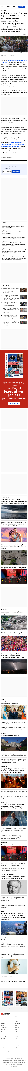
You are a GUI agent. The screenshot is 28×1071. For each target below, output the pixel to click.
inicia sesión (7, 171)
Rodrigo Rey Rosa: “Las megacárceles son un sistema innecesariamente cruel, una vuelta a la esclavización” (13, 905)
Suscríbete (16, 171)
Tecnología (4, 842)
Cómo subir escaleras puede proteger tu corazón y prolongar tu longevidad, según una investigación (14, 792)
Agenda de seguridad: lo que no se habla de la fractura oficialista (13, 232)
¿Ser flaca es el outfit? (6, 976)
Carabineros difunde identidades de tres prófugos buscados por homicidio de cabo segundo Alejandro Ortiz (11, 290)
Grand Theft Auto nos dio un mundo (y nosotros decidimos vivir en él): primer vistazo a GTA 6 (13, 524)
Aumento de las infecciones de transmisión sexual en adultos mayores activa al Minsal (10, 304)
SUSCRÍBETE (14, 403)
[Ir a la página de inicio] (11, 6)
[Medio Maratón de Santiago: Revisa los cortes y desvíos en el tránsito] (14, 643)
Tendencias (4, 766)
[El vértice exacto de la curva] (14, 744)
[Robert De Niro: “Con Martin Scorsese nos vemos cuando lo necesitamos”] (14, 887)
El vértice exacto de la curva (10, 735)
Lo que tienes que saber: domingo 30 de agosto (13, 613)
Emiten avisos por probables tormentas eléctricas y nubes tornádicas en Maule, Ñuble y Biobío (13, 655)
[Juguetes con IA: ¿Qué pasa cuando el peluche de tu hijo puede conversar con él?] (14, 966)
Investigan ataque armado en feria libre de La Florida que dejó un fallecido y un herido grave (10, 317)
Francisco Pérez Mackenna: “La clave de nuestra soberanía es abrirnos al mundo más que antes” (14, 238)
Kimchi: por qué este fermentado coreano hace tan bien (13, 982)
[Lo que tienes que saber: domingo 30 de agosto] (14, 623)
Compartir (4, 55)
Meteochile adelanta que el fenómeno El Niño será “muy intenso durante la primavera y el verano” (14, 501)
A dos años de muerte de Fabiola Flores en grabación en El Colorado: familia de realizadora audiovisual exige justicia (11, 310)
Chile (2, 699)
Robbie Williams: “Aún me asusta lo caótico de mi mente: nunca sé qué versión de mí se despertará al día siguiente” (13, 898)
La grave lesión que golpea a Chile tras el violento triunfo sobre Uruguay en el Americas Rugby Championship (13, 830)
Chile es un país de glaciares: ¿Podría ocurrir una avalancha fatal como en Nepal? (13, 546)
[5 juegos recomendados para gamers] (14, 576)
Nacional (3, 10)
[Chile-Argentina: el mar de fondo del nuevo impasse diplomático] (14, 712)
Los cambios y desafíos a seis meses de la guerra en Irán (13, 938)
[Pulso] (21, 1006)
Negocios (3, 733)
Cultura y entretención (7, 874)
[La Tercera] (7, 1006)
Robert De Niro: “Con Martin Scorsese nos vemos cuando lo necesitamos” (13, 877)
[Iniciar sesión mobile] (26, 6)
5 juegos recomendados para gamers (13, 567)
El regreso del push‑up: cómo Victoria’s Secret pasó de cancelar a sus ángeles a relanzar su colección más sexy (13, 770)
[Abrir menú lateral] (2, 7)
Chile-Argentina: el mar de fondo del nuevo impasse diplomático (13, 227)
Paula (2, 952)
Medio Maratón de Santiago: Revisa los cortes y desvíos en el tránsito (13, 634)
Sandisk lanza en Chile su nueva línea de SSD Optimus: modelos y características (12, 869)
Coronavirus (9, 157)
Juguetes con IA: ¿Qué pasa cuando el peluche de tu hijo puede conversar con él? (13, 956)
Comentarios (11, 55)
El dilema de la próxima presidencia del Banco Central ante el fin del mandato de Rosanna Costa (13, 754)
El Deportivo (4, 802)
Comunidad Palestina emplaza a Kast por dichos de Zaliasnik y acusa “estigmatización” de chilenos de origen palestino (11, 323)
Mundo (3, 911)
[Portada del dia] (14, 377)
